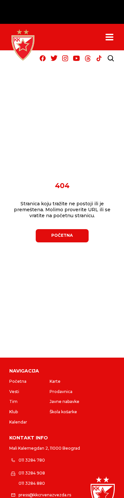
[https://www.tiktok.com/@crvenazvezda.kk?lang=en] (99, 58)
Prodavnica (61, 391)
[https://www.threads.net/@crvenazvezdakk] (87, 58)
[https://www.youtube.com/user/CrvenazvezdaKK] (76, 58)
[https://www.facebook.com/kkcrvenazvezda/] (42, 58)
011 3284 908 (32, 473)
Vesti (14, 391)
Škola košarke (63, 411)
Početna (17, 381)
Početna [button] (62, 235)
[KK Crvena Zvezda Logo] (22, 45)
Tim (13, 401)
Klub (13, 411)
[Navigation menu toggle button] (109, 37)
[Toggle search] (110, 58)
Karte (55, 381)
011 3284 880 (32, 483)
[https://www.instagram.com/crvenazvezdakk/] (65, 58)
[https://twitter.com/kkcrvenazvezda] (54, 58)
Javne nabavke (64, 401)
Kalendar (18, 422)
